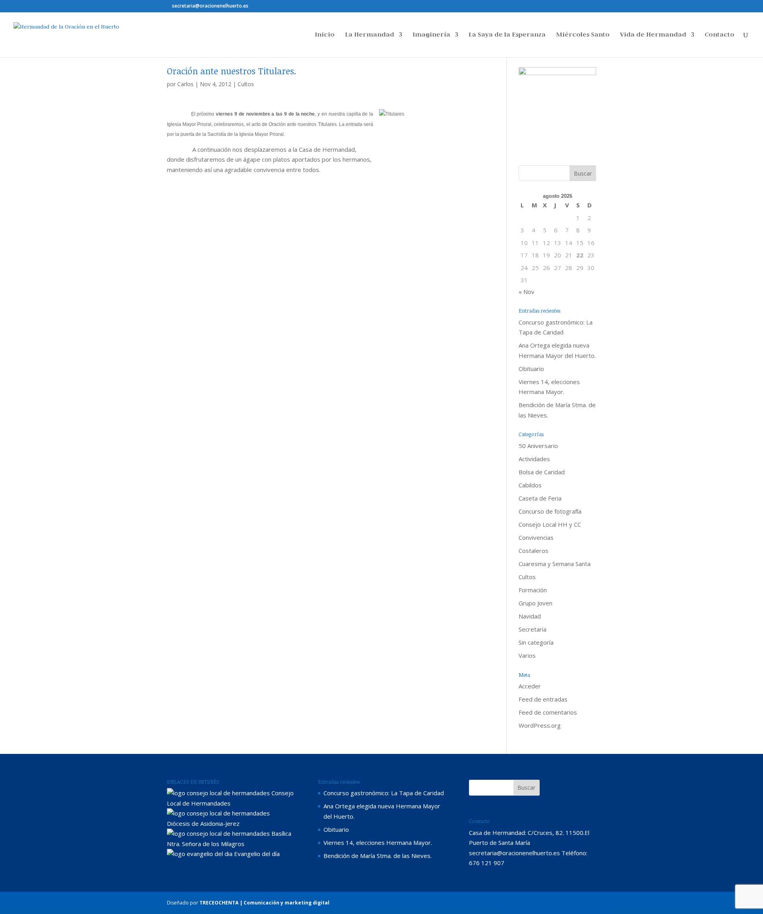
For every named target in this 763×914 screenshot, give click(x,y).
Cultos (246, 84)
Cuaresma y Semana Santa (555, 564)
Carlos (185, 84)
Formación (533, 590)
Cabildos (530, 485)
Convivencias (536, 537)
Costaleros (533, 551)
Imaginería (431, 35)
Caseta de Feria (540, 498)
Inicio (325, 35)
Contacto (719, 35)
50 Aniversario (538, 446)
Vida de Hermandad (653, 35)
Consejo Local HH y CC (550, 524)
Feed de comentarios (548, 712)
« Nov (526, 292)
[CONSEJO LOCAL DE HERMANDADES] (218, 793)
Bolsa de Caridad (542, 472)
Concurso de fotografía (550, 511)
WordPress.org (540, 725)
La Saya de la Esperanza (507, 35)
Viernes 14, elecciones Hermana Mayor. (377, 842)
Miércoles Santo (583, 35)
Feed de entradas (543, 699)
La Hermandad (369, 35)
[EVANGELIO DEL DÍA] (199, 854)
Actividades (534, 459)
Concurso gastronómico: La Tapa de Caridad (383, 793)
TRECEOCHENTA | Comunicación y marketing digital (264, 902)
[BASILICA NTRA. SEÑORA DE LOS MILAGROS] (218, 833)
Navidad (530, 616)
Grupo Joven (535, 603)
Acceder (530, 686)
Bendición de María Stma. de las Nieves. (377, 856)
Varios (527, 655)
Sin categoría (536, 642)
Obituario (531, 369)
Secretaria (532, 629)
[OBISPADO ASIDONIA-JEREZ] (218, 813)
